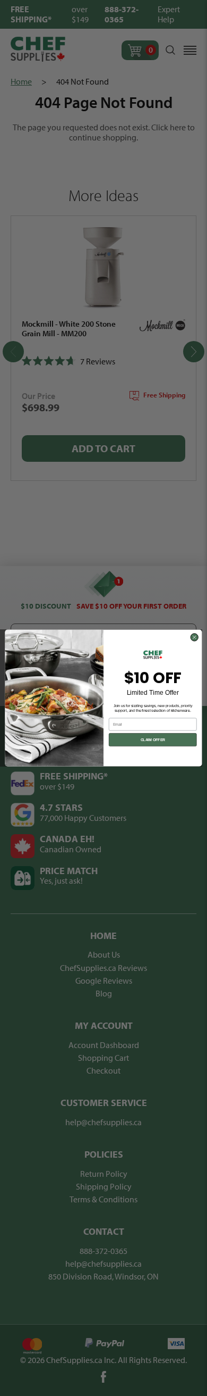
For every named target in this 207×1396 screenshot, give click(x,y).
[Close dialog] (194, 637)
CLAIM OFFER (153, 740)
